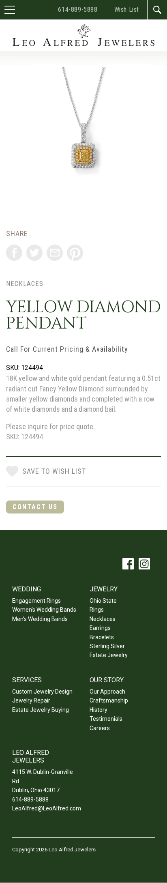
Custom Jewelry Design (42, 691)
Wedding (26, 589)
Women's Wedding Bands (44, 609)
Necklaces (24, 283)
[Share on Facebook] (14, 253)
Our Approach (107, 691)
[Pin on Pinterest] (75, 253)
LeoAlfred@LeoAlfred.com (46, 808)
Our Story (107, 680)
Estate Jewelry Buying (40, 710)
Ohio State (103, 600)
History (98, 710)
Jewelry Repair (31, 700)
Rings (97, 609)
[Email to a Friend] (55, 253)
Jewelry (104, 589)
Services (27, 680)
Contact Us (35, 507)
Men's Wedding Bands (40, 619)
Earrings (100, 628)
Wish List (126, 9)
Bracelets (102, 637)
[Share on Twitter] (34, 253)
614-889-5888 (77, 9)
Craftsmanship (109, 700)
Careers (100, 728)
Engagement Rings (36, 600)
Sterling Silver (107, 646)
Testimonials (106, 718)
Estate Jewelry (109, 655)
